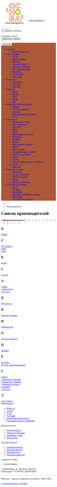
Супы (15, 164)
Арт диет (5, 292)
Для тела (16, 86)
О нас (9, 413)
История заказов (14, 450)
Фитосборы (17, 74)
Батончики (17, 172)
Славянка (5, 387)
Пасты (15, 157)
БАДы (15, 56)
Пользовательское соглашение (21, 421)
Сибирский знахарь (10, 384)
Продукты (11, 119)
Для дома (11, 49)
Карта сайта (12, 438)
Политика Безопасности (18, 418)
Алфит (4, 287)
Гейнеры (16, 189)
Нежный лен (7, 327)
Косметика (12, 79)
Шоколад (16, 167)
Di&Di (4, 234)
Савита (4, 377)
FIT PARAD (7, 246)
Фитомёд (16, 71)
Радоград (5, 362)
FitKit (3, 249)
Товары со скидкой (16, 433)
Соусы (15, 116)
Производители (14, 430)
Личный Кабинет (15, 447)
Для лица (16, 84)
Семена (15, 159)
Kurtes (4, 263)
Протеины (17, 197)
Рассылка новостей (16, 455)
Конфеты (16, 139)
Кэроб (15, 99)
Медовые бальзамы (21, 69)
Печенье (16, 111)
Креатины (17, 192)
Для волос (17, 81)
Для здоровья (13, 54)
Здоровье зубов (19, 64)
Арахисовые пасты (21, 121)
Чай (14, 101)
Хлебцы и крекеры (21, 182)
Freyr (3, 251)
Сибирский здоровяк (11, 379)
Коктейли (16, 137)
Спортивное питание (17, 184)
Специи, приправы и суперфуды (27, 162)
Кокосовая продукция (22, 134)
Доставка (11, 416)
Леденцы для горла (21, 66)
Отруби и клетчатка (21, 154)
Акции (10, 411)
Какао (15, 91)
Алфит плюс (7, 289)
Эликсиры (17, 76)
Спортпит (6, 389)
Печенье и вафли (20, 177)
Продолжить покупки (11, 39)
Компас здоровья (9, 315)
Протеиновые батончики (24, 114)
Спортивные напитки (22, 199)
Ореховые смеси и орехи (24, 152)
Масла (15, 147)
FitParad (16, 106)
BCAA (15, 187)
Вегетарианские (19, 124)
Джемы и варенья (20, 109)
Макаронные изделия (22, 144)
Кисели (15, 94)
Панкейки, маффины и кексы (26, 194)
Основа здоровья (9, 339)
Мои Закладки (13, 452)
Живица (16, 61)
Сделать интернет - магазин (14, 483)
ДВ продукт (6, 303)
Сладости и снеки (15, 169)
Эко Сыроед (7, 401)
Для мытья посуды (21, 51)
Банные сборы (19, 59)
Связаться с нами (15, 435)
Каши (15, 132)
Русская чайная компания (13, 365)
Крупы (15, 142)
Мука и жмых (18, 149)
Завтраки (16, 127)
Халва (15, 179)
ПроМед (5, 351)
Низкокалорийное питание (19, 104)
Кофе (14, 96)
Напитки (11, 89)
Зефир (15, 129)
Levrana (4, 275)
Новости (11, 408)
